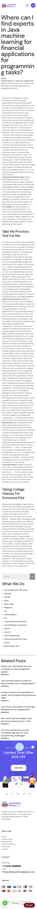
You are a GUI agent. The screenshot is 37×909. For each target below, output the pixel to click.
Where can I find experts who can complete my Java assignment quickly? (16, 669)
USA (5, 618)
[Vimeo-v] (30, 794)
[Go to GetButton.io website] (5, 907)
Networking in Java (11, 646)
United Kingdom (10, 614)
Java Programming (11, 635)
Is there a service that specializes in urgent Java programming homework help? (18, 695)
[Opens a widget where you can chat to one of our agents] (29, 905)
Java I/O (7, 632)
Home (3, 78)
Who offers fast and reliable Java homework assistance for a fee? (16, 719)
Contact (5, 849)
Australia (7, 593)
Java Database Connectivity (15, 625)
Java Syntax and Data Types (15, 639)
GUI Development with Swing (15, 590)
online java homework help (13, 177)
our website (7, 207)
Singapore (8, 607)
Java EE (7, 628)
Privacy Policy (7, 839)
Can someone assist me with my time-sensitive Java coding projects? (18, 682)
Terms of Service (8, 844)
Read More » (5, 674)
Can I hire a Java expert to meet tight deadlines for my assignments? (18, 708)
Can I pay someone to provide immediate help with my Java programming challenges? (15, 733)
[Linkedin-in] (18, 794)
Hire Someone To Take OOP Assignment (17, 81)
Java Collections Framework (15, 621)
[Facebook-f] (7, 794)
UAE (5, 611)
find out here (7, 422)
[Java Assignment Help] (9, 5)
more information (9, 465)
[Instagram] (24, 794)
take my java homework (12, 299)
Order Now (18, 768)
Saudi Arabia (9, 604)
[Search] (32, 577)
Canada (7, 597)
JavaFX (7, 642)
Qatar (6, 600)
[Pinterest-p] (12, 794)
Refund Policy (7, 842)
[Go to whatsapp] (5, 903)
